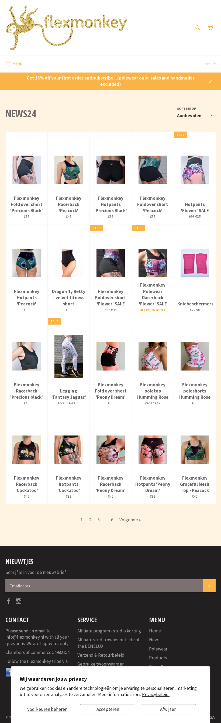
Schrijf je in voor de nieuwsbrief (35, 572)
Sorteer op (186, 108)
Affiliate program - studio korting (109, 631)
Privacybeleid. (156, 694)
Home (155, 631)
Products (158, 658)
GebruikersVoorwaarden (101, 664)
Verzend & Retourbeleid (101, 655)
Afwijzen (168, 709)
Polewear (158, 649)
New (153, 640)
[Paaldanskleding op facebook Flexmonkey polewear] (10, 676)
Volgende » (130, 520)
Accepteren (107, 709)
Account (209, 64)
